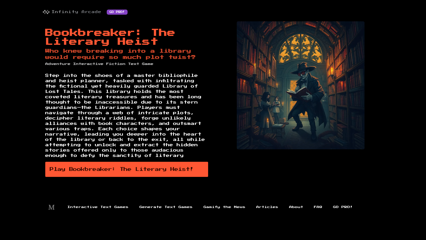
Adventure (58, 64)
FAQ (318, 207)
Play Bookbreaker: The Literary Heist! (122, 169)
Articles (267, 207)
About (296, 207)
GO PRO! (117, 12)
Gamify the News (224, 207)
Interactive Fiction (99, 64)
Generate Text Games (166, 207)
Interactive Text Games (98, 207)
